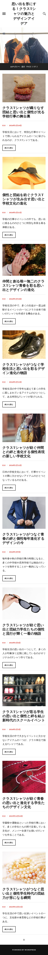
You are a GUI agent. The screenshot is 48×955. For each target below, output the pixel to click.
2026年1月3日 (15, 729)
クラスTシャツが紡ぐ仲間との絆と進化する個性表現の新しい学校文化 (23, 451)
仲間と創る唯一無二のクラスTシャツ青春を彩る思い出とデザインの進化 (23, 285)
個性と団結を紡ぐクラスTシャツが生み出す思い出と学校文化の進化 (23, 198)
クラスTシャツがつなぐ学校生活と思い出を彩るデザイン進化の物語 (23, 368)
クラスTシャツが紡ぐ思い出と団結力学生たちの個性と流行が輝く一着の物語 (23, 629)
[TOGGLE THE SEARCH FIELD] (44, 13)
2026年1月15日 (15, 382)
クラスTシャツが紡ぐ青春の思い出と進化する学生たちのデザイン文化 (23, 802)
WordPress (30, 950)
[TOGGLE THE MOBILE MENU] (4, 13)
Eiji (4, 125)
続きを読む (9, 148)
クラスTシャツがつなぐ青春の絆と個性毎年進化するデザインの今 (23, 538)
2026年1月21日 (15, 212)
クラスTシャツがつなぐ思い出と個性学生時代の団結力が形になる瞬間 (23, 893)
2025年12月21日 (16, 907)
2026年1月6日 (15, 643)
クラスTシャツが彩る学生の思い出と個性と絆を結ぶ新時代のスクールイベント (23, 715)
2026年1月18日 (15, 299)
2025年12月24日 (16, 816)
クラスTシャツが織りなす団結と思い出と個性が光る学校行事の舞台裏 (23, 111)
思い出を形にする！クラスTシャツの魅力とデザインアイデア (24, 13)
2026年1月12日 (15, 465)
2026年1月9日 (15, 552)
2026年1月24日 (15, 125)
